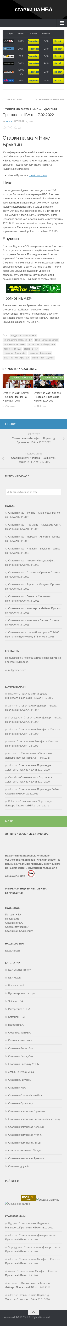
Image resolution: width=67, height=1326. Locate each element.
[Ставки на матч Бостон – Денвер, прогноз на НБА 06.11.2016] (18, 381)
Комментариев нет (51, 99)
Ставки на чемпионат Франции (26, 1158)
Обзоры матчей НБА (17, 926)
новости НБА (16, 1024)
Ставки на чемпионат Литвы (24, 1142)
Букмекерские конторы (21, 993)
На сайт (58, 41)
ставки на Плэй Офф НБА (16, 358)
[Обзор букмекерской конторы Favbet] (8, 80)
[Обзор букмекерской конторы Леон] (8, 41)
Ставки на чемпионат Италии (25, 1134)
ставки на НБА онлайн (15, 353)
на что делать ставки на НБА (18, 340)
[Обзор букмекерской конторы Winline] (8, 71)
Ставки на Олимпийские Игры (25, 1095)
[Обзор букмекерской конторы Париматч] (8, 56)
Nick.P (9, 121)
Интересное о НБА (19, 1009)
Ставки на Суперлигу (20, 1103)
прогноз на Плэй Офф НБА (42, 344)
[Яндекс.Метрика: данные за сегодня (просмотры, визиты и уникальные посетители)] (47, 1200)
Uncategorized (16, 985)
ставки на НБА (34, 9)
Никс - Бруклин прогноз (46, 340)
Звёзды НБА (15, 1001)
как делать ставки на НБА (23, 335)
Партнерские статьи (20, 1040)
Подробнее (33, 41)
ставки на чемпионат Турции (24, 1150)
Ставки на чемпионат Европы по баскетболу (34, 1119)
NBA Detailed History (19, 969)
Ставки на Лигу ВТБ (19, 1079)
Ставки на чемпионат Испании (26, 1126)
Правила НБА (13, 918)
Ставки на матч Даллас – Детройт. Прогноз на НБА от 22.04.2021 (47, 396)
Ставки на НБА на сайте (19, 931)
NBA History (14, 977)
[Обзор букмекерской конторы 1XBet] (8, 49)
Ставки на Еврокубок (20, 1056)
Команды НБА (16, 1016)
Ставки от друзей (18, 1166)
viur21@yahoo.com (15, 670)
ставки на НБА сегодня (40, 353)
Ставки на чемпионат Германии (26, 1111)
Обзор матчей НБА (19, 1032)
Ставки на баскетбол (20, 1048)
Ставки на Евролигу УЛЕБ (23, 1064)
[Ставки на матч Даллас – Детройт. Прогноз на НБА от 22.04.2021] (49, 381)
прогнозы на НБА (12, 349)
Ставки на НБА (12, 99)
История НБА (13, 914)
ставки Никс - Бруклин (43, 358)
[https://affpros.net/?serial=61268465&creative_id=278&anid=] (33, 288)
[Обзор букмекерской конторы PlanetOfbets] (8, 63)
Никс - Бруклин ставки (14, 344)
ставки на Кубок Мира (21, 1071)
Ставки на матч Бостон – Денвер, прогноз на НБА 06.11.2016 (16, 396)
